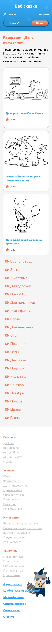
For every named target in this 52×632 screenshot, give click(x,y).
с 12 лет (8, 462)
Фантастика (11, 481)
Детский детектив (15, 486)
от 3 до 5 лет (11, 448)
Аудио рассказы (14, 537)
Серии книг (11, 610)
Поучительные (13, 571)
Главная (12, 14)
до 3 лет (8, 443)
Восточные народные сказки (22, 528)
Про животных (13, 557)
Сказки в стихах (13, 495)
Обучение (9, 504)
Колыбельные (12, 509)
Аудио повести (13, 542)
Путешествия (12, 499)
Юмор (7, 476)
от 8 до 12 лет (12, 457)
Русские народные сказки (20, 523)
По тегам (44, 14)
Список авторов (14, 604)
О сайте (8, 617)
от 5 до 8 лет (11, 452)
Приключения (12, 490)
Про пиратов (11, 575)
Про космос (11, 561)
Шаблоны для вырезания (22, 591)
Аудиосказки (12, 584)
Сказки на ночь (13, 566)
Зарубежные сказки (16, 533)
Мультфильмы (13, 597)
